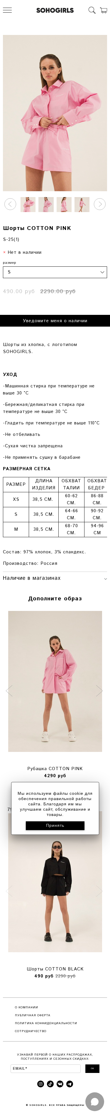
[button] (10, 204)
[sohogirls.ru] (55, 10)
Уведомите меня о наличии (55, 321)
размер (9, 262)
